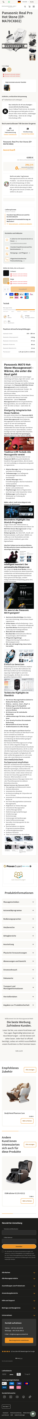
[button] (32, 35)
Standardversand (30, 160)
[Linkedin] (10, 1396)
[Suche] (25, 6)
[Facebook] (23, 1396)
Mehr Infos (25, 866)
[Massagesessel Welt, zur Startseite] (9, 6)
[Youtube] (17, 1396)
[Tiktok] (30, 1396)
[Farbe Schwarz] (4, 70)
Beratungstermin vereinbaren (19, 1340)
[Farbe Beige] (9, 70)
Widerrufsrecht (27, 1412)
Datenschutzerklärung (15, 1412)
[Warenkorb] (29, 6)
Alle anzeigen (30, 1070)
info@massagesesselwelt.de (19, 1334)
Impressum (5, 1412)
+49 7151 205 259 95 (17, 1328)
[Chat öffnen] (33, 1414)
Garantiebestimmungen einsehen (18, 243)
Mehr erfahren (27, 1121)
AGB (12, 1415)
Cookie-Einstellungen (20, 1415)
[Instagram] (4, 1396)
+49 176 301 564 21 (18, 1331)
